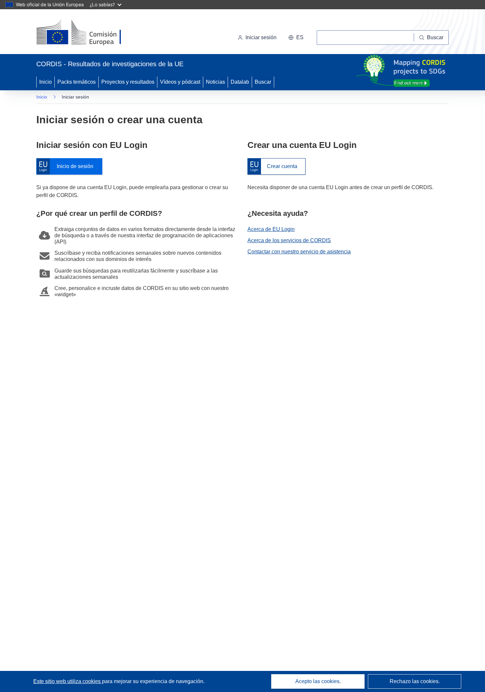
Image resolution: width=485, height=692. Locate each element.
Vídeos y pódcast (180, 82)
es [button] (300, 37)
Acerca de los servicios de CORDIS (289, 240)
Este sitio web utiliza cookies (67, 681)
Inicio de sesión (68, 167)
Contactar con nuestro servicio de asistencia (299, 251)
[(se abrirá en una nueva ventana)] (89, 33)
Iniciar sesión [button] (260, 37)
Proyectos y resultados (127, 82)
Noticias (215, 82)
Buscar (263, 82)
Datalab (240, 82)
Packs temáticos (76, 82)
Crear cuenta (272, 167)
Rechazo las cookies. (415, 681)
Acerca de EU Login (271, 229)
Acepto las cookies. (318, 681)
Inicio (45, 82)
